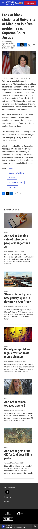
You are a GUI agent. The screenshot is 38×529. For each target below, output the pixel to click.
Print (33, 44)
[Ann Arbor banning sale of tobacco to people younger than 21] (18, 220)
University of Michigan (16, 173)
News (11, 168)
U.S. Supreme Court (15, 182)
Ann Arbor (12, 187)
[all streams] (35, 526)
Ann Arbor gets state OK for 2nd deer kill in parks (18, 454)
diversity (12, 178)
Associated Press (9, 251)
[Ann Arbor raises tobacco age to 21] (18, 387)
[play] (3, 526)
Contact (7, 501)
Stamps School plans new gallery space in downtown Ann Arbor (17, 298)
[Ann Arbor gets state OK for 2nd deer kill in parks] (18, 435)
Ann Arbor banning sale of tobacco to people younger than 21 (17, 241)
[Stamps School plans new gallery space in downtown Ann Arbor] (18, 279)
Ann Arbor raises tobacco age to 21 (15, 403)
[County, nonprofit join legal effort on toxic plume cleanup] (18, 334)
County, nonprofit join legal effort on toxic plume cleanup (17, 352)
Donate (31, 3)
